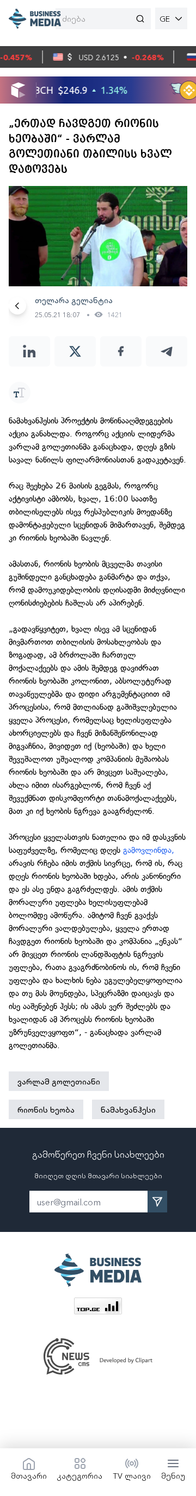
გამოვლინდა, (148, 850)
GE (165, 18)
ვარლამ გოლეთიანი (58, 1081)
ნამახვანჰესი (128, 1109)
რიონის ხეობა (46, 1109)
